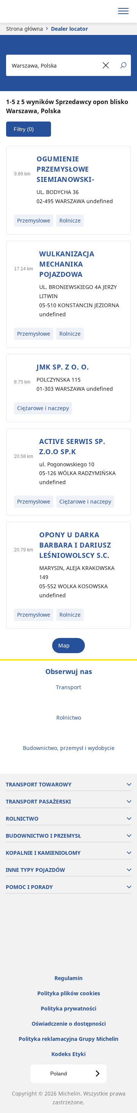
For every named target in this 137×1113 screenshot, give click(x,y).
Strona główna (24, 28)
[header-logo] (36, 11)
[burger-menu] (123, 11)
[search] (105, 11)
